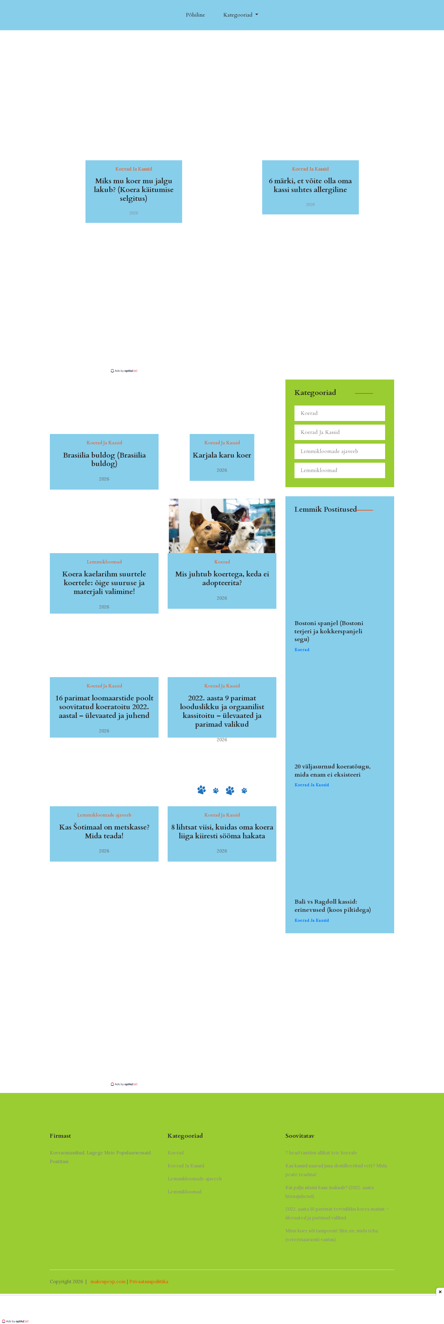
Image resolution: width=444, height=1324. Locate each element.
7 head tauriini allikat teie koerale (321, 1153)
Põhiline (195, 15)
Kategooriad (238, 15)
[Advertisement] (222, 322)
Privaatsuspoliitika (148, 1281)
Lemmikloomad (319, 470)
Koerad (309, 413)
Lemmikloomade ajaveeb (329, 451)
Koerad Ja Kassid (320, 432)
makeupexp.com (108, 1281)
